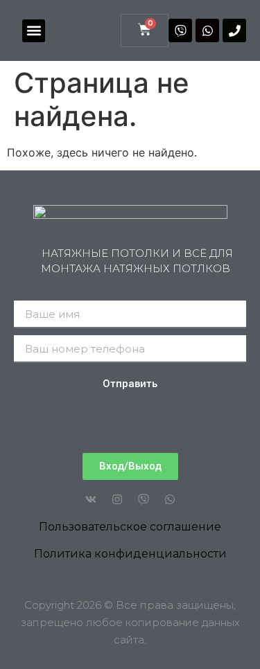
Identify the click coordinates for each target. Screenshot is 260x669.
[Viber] (180, 30)
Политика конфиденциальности (130, 553)
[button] (33, 30)
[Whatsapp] (207, 30)
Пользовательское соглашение (130, 526)
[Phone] (234, 30)
